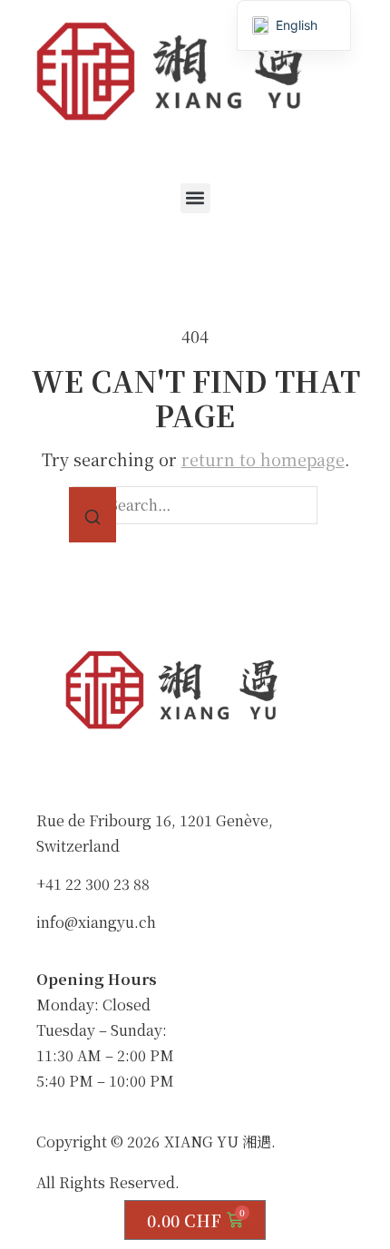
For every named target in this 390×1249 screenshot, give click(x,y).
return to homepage (263, 459)
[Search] (92, 514)
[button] (195, 198)
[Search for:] (195, 505)
